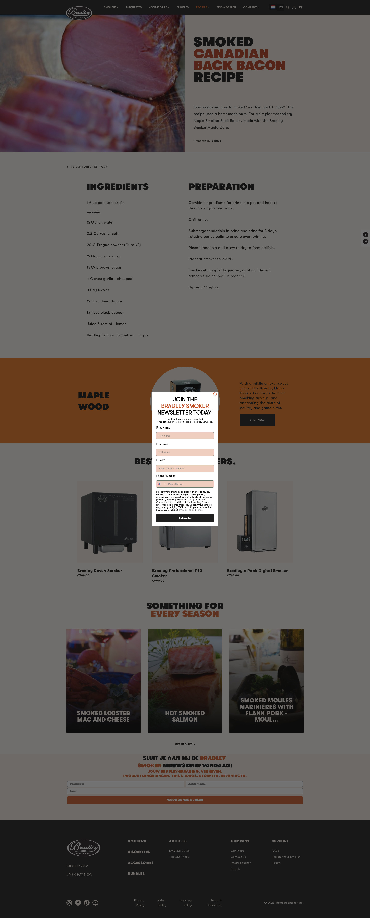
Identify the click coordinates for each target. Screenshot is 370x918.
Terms (199, 510)
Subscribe (185, 518)
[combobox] (161, 484)
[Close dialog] (214, 394)
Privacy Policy (186, 510)
